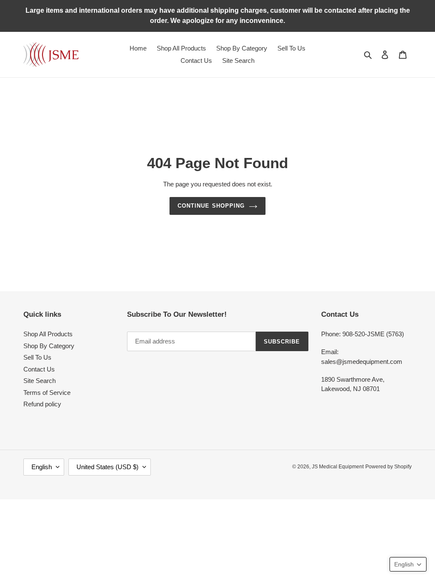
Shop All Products (48, 334)
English (41, 466)
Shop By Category (48, 345)
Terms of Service (47, 392)
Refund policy (42, 404)
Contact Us (39, 369)
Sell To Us (37, 357)
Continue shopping (211, 206)
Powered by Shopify (388, 467)
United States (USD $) (107, 466)
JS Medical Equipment (338, 467)
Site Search (39, 380)
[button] (408, 564)
